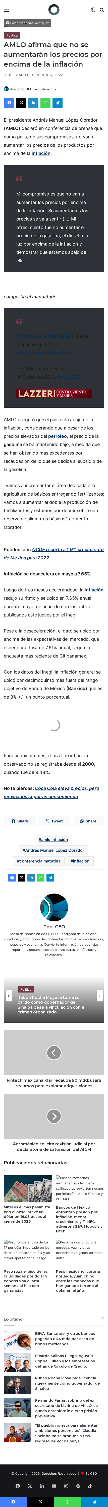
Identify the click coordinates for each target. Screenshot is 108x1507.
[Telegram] (57, 103)
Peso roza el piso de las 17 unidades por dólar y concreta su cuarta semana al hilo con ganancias (26, 1281)
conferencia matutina (40, 861)
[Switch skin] (92, 11)
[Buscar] (101, 11)
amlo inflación (54, 839)
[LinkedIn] (33, 103)
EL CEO (91, 1473)
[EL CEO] (54, 10)
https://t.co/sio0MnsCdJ (43, 352)
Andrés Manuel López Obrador (54, 850)
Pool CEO (17, 89)
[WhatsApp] (45, 103)
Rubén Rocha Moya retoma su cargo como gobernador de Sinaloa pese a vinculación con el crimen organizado (51, 1004)
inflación (81, 861)
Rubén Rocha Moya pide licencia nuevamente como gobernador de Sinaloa (67, 1383)
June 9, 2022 (66, 377)
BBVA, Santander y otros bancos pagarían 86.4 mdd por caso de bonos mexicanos (65, 1338)
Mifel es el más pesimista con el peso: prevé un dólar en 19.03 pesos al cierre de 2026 (27, 1214)
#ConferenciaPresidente (43, 336)
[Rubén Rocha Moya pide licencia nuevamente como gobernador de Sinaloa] (17, 1385)
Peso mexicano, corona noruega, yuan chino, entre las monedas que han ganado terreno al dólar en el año (78, 1281)
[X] (21, 103)
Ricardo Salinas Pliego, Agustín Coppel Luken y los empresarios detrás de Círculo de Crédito (65, 1361)
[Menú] (6, 11)
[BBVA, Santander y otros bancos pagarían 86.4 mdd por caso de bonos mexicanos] (17, 1340)
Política (12, 35)
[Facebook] (9, 103)
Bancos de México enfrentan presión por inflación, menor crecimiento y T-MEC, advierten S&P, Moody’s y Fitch (79, 1219)
